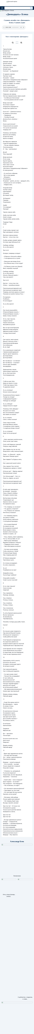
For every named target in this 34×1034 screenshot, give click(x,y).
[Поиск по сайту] (31, 8)
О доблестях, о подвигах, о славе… (25, 998)
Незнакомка (17, 876)
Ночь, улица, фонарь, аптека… (9, 895)
